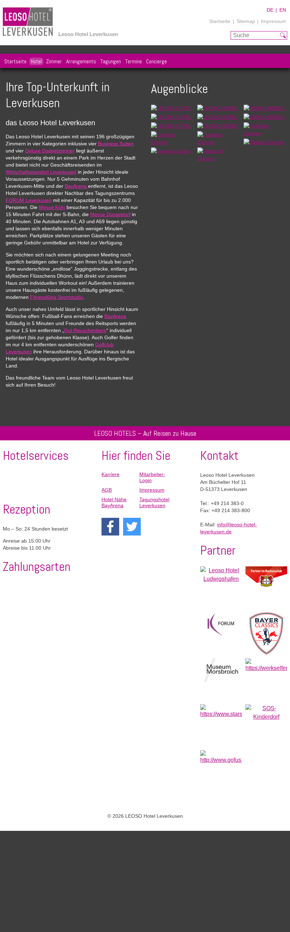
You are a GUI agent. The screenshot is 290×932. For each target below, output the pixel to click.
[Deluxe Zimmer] (264, 142)
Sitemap (246, 21)
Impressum (273, 21)
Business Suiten (116, 143)
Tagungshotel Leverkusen (154, 502)
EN (282, 10)
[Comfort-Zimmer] (264, 133)
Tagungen (110, 61)
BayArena (76, 186)
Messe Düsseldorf (110, 214)
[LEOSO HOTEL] (171, 108)
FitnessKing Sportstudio (56, 297)
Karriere (111, 474)
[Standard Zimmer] (217, 158)
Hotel (36, 61)
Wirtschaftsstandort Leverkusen (41, 172)
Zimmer (54, 61)
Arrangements (81, 61)
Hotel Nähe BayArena (114, 502)
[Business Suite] (170, 151)
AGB (107, 490)
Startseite (219, 21)
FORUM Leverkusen (29, 200)
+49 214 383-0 (227, 503)
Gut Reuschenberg (85, 330)
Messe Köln (52, 207)
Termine (133, 61)
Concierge (156, 61)
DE (270, 10)
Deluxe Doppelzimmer (50, 151)
